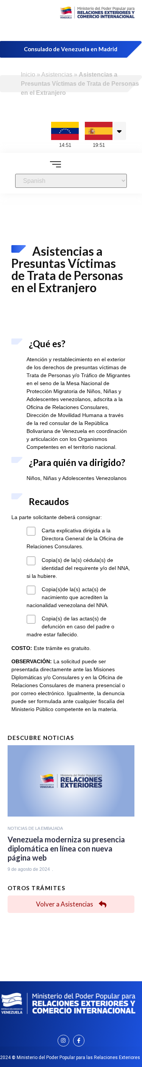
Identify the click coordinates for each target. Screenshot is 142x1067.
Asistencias (56, 74)
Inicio (28, 74)
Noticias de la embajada (35, 828)
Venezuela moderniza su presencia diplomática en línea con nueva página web (66, 848)
